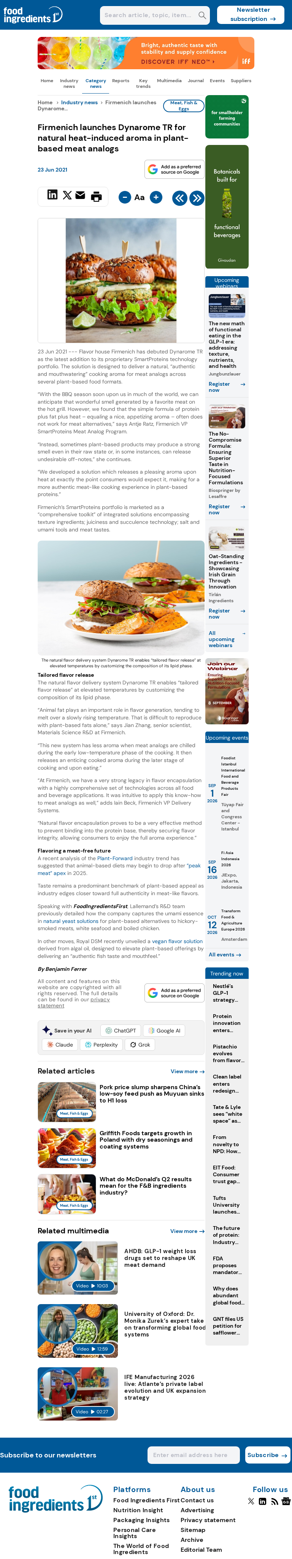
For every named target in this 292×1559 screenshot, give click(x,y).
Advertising (197, 1510)
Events (217, 80)
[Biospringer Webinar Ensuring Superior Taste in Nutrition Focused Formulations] (227, 722)
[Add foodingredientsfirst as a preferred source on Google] (174, 169)
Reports (120, 80)
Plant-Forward (115, 858)
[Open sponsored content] (146, 67)
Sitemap (193, 1530)
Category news (96, 83)
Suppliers (241, 80)
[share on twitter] (67, 196)
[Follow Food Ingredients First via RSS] (274, 1504)
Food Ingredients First (146, 1500)
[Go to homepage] (56, 1510)
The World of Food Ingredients (141, 1549)
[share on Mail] (81, 195)
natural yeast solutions (70, 921)
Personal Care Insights (134, 1533)
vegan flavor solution (177, 941)
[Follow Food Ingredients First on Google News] (287, 1504)
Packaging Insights (141, 1520)
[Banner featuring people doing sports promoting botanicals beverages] (227, 266)
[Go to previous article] (179, 200)
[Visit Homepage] (33, 27)
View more (184, 1071)
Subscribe (263, 1455)
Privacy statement (208, 1520)
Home (47, 80)
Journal (196, 80)
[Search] (202, 16)
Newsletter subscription (250, 14)
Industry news (69, 83)
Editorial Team (201, 1549)
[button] (120, 1030)
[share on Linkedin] (53, 196)
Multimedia (169, 80)
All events (221, 954)
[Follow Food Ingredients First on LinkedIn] (262, 1504)
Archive (192, 1539)
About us (198, 1490)
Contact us (197, 1500)
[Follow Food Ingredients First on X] (251, 1504)
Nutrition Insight (138, 1510)
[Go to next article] (197, 200)
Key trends (143, 83)
